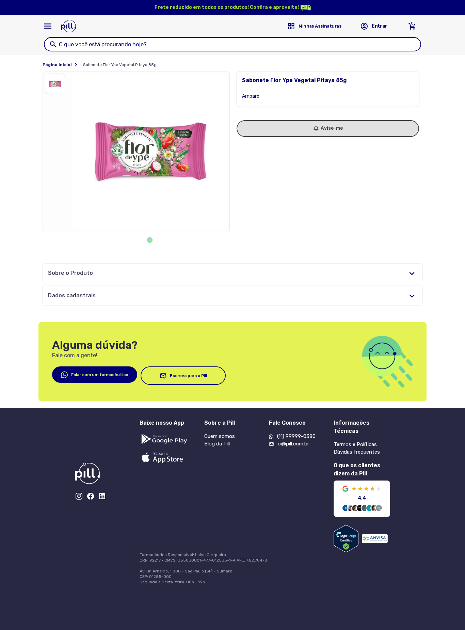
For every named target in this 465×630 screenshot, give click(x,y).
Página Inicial (57, 64)
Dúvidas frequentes (357, 452)
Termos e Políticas (355, 444)
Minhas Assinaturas (320, 26)
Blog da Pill (217, 444)
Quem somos (219, 436)
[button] (56, 85)
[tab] (150, 240)
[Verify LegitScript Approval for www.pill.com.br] (346, 538)
